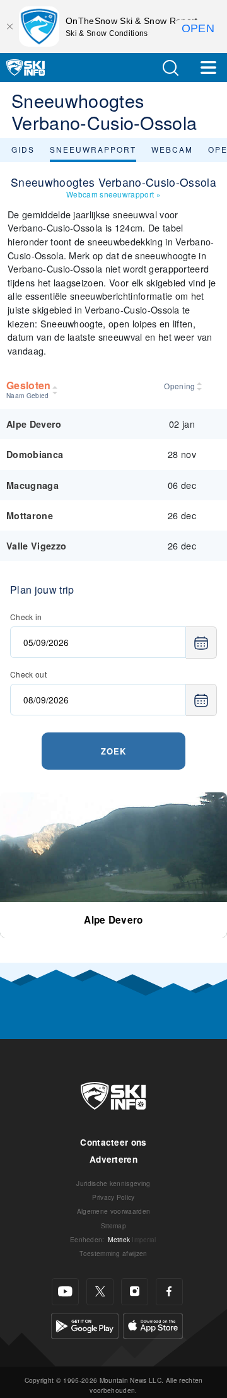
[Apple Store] (153, 1323)
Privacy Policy (113, 1197)
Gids (23, 149)
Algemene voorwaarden (113, 1211)
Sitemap (113, 1225)
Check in (26, 616)
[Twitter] (100, 1291)
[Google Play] (85, 1323)
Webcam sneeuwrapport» (113, 194)
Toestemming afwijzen (113, 1253)
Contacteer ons (113, 1142)
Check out (28, 674)
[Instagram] (134, 1291)
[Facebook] (169, 1291)
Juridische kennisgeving (113, 1183)
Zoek (113, 751)
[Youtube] (65, 1291)
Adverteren (113, 1159)
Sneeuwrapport (93, 149)
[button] (170, 68)
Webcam (172, 149)
